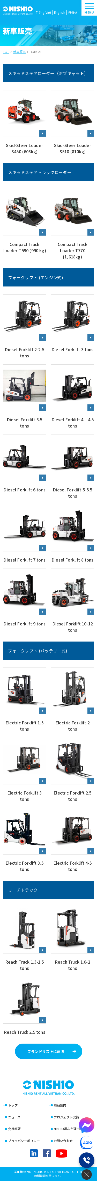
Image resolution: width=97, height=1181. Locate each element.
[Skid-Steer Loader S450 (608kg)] (24, 122)
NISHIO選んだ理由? (67, 1128)
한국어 (73, 12)
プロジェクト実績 (66, 1117)
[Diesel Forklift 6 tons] (24, 467)
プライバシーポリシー (24, 1140)
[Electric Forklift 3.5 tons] (24, 840)
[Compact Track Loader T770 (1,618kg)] (72, 225)
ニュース (14, 1117)
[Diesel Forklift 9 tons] (24, 601)
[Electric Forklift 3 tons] (24, 770)
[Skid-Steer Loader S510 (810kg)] (72, 122)
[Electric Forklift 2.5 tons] (72, 770)
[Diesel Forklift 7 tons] (24, 534)
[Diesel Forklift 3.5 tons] (24, 397)
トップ (13, 1105)
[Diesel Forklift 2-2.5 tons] (24, 326)
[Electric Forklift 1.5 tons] (24, 700)
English (59, 12)
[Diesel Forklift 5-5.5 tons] (72, 467)
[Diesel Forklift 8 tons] (72, 534)
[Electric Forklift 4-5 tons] (72, 840)
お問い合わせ (63, 1140)
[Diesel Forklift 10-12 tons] (72, 601)
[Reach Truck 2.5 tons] (24, 1006)
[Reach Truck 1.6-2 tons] (72, 939)
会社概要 (14, 1128)
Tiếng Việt (43, 12)
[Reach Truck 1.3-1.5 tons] (24, 939)
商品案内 (60, 1105)
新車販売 (19, 52)
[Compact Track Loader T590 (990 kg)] (24, 225)
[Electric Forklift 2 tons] (72, 700)
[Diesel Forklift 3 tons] (72, 326)
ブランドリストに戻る (45, 1051)
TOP (6, 52)
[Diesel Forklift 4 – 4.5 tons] (72, 397)
